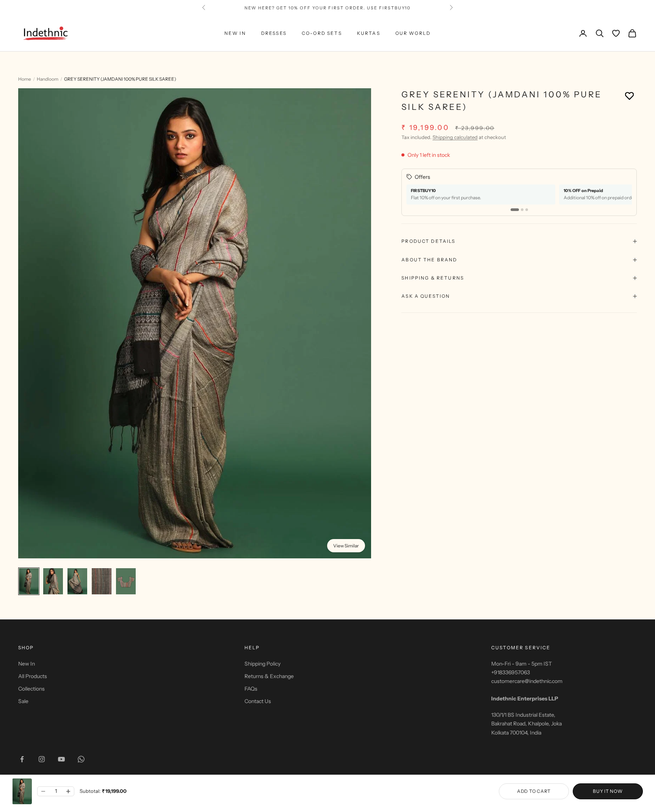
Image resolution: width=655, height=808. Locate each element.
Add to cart (534, 791)
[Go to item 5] (125, 581)
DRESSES (274, 33)
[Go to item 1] (28, 581)
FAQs (250, 688)
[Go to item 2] (53, 581)
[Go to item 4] (101, 581)
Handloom (47, 79)
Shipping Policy (262, 663)
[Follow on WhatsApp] (81, 759)
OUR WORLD (413, 33)
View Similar (346, 546)
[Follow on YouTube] (61, 759)
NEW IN (235, 33)
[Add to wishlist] (629, 95)
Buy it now (607, 791)
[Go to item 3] (77, 581)
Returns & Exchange (269, 676)
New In (26, 663)
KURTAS (368, 33)
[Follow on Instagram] (41, 759)
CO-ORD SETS (322, 33)
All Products (32, 676)
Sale (23, 701)
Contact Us (257, 701)
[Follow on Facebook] (22, 759)
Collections (31, 688)
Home (24, 79)
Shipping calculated (455, 137)
